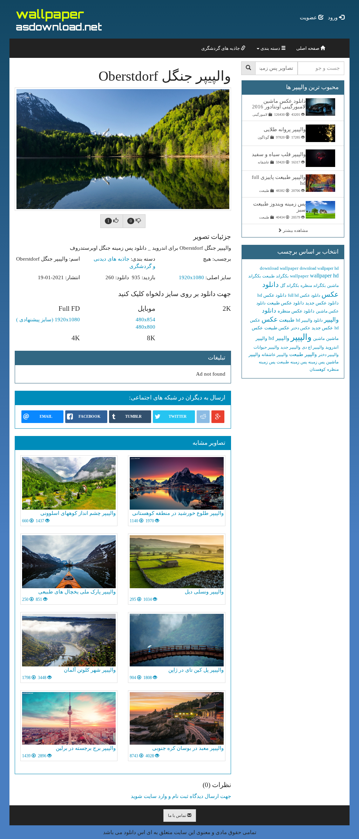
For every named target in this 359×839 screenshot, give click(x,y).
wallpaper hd (324, 275)
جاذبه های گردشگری (221, 48)
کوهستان (318, 369)
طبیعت (286, 320)
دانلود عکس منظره (296, 311)
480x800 (145, 327)
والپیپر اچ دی (313, 347)
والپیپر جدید (290, 347)
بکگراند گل (289, 285)
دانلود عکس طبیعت (285, 303)
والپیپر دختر (328, 354)
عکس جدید (322, 327)
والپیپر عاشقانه (275, 354)
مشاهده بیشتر (295, 230)
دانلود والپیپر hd (309, 320)
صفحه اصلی (308, 48)
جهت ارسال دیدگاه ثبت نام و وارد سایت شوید (181, 796)
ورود (333, 17)
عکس (270, 319)
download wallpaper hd (319, 268)
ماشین (319, 338)
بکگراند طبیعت (275, 276)
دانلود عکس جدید (322, 303)
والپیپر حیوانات (266, 347)
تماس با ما (177, 815)
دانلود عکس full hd (304, 295)
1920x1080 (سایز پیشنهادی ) (48, 319)
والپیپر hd (279, 338)
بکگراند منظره (313, 285)
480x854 (145, 319)
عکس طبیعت (277, 327)
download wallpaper (279, 268)
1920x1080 (191, 277)
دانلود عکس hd (271, 295)
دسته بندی (270, 48)
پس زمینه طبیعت (292, 362)
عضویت (309, 17)
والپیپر (301, 337)
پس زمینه (316, 362)
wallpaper (299, 275)
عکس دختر (300, 327)
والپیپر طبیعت (303, 354)
